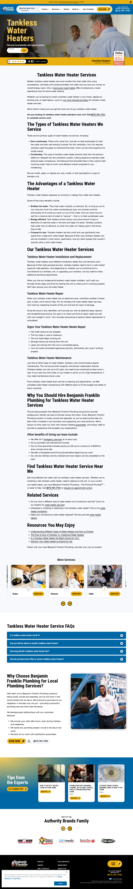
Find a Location (24, 10)
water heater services (54, 505)
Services (40, 861)
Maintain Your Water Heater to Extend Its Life (52, 541)
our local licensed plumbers (75, 100)
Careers (40, 865)
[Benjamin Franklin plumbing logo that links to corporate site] (8, 9)
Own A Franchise (43, 868)
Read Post (44, 791)
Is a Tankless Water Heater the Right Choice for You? (55, 538)
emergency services (53, 439)
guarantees (81, 425)
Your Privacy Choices (117, 878)
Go (24, 50)
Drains (72, 794)
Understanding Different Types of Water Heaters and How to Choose (62, 531)
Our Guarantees (64, 861)
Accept (60, 883)
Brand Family (62, 865)
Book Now (102, 9)
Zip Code (11, 48)
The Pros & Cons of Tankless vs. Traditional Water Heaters (57, 535)
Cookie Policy (16, 878)
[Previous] (63, 603)
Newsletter (62, 868)
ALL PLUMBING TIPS (16, 789)
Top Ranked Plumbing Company (68, 2)
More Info (38, 594)
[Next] (70, 603)
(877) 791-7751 (122, 10)
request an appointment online (78, 488)
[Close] (66, 872)
